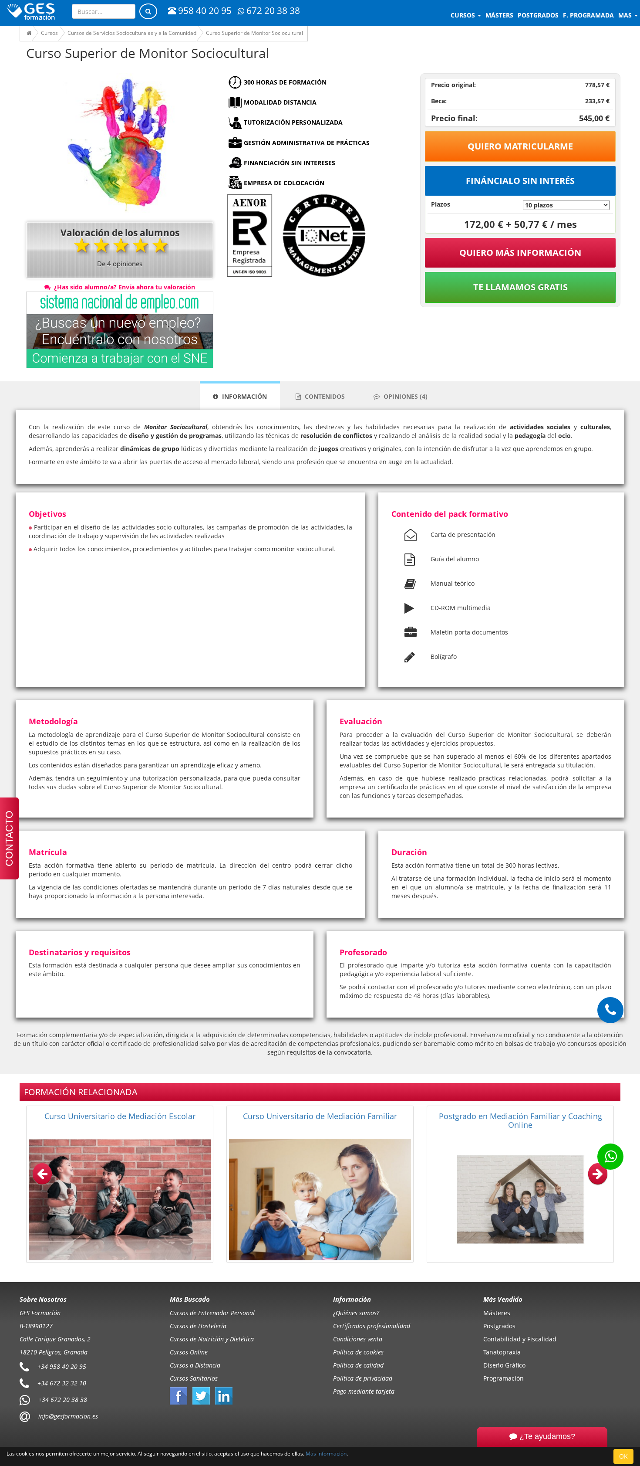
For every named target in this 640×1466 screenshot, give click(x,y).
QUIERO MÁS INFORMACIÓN (520, 252)
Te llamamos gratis (520, 287)
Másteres (496, 1313)
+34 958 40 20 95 (61, 1366)
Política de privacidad (362, 1378)
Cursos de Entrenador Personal (212, 1313)
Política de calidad (358, 1365)
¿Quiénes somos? (356, 1313)
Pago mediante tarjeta (363, 1391)
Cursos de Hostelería (198, 1326)
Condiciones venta (357, 1339)
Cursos (464, 15)
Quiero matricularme (520, 146)
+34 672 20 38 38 (62, 1399)
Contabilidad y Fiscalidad (519, 1339)
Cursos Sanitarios (194, 1378)
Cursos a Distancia (195, 1365)
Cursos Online (189, 1352)
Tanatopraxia (502, 1352)
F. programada (588, 15)
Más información (326, 1453)
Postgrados (499, 1326)
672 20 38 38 (273, 10)
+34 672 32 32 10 (61, 1383)
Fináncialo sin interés (520, 181)
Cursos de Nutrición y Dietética (212, 1339)
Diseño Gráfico (504, 1365)
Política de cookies (358, 1352)
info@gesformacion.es (67, 1416)
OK (623, 1456)
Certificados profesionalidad (371, 1326)
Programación (503, 1378)
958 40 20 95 (205, 10)
